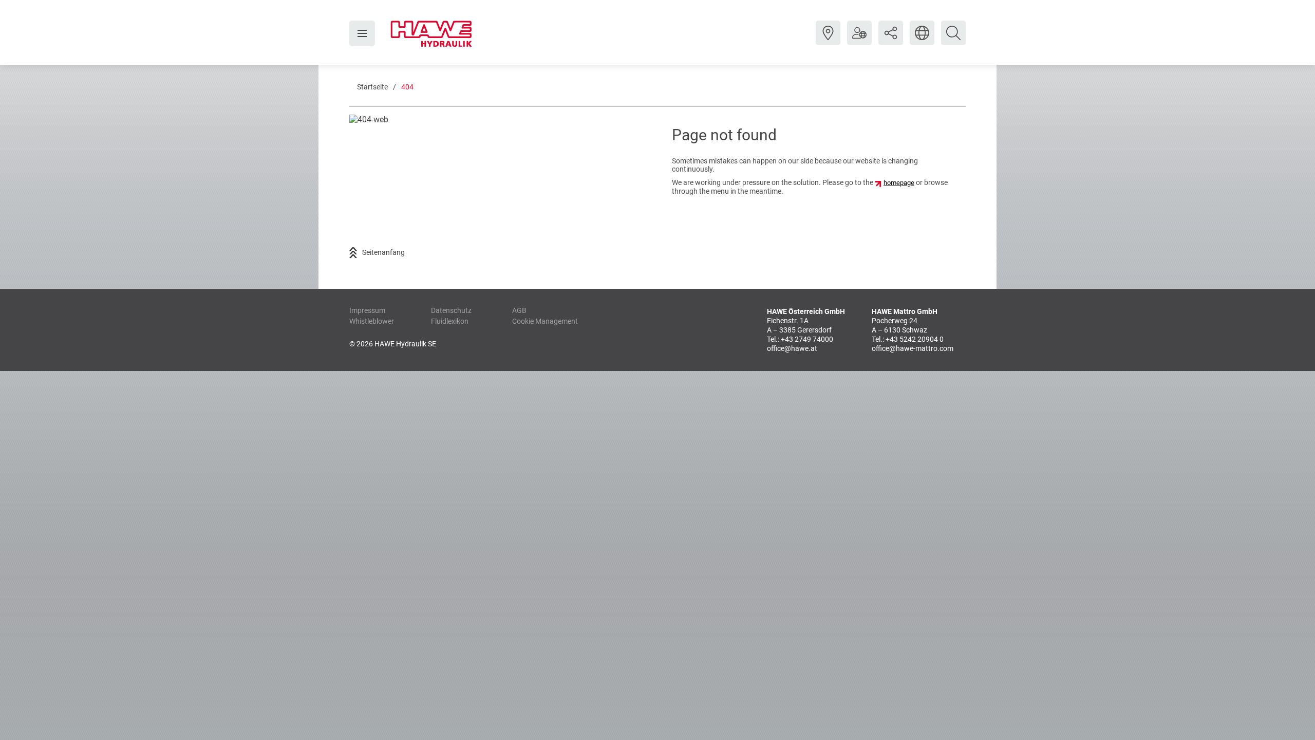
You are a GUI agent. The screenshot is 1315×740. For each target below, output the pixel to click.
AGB (519, 310)
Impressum (367, 310)
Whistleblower (371, 321)
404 (407, 87)
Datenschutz (451, 310)
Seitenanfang (383, 252)
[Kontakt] (828, 41)
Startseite (372, 87)
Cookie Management (545, 321)
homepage (899, 183)
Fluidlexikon (449, 321)
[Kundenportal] (859, 41)
